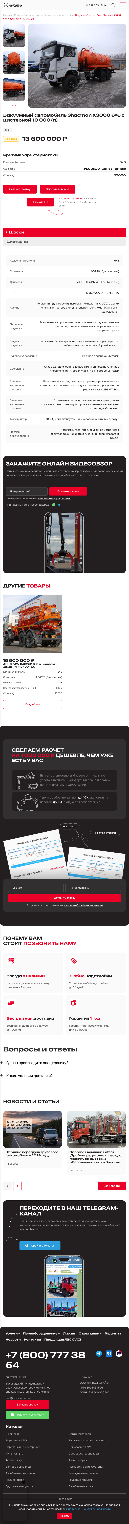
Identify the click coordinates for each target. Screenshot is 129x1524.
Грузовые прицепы (81, 1480)
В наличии (12, 1434)
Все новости (112, 1186)
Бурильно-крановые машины (87, 1440)
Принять (64, 1515)
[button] (12, 106)
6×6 (7, 129)
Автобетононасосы (81, 1486)
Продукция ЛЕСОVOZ (62, 1339)
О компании (89, 1333)
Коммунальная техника (83, 1473)
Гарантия (113, 1333)
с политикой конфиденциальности (54, 498)
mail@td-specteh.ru (18, 1398)
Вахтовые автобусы (18, 1466)
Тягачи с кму (14, 1460)
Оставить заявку (68, 491)
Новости (13, 1339)
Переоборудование (40, 1333)
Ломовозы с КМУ (80, 1447)
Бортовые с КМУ (16, 1440)
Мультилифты (15, 1453)
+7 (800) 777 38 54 (96, 5)
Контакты (32, 1339)
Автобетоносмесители (20, 1473)
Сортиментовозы (80, 1434)
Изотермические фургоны (86, 1466)
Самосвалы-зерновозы (84, 1453)
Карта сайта (64, 1499)
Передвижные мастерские (23, 1447)
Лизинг (69, 1333)
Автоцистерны (78, 1460)
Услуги (12, 1333)
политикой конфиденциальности (89, 1509)
